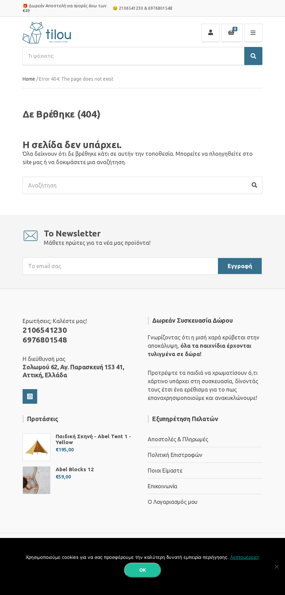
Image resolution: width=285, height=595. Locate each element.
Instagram (30, 396)
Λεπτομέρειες (244, 557)
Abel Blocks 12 (75, 469)
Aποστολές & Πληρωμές (178, 439)
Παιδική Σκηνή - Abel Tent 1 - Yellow (93, 439)
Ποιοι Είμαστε (165, 470)
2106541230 (131, 8)
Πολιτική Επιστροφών (175, 455)
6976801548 (160, 8)
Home (29, 79)
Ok (142, 570)
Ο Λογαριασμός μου (172, 502)
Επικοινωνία (162, 486)
